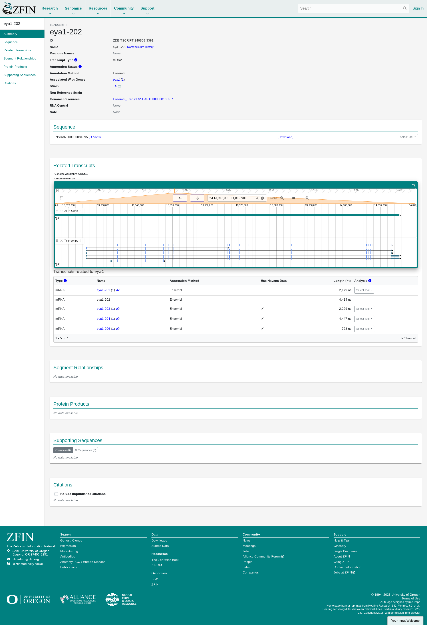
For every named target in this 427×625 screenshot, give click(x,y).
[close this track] (61, 211)
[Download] (285, 137)
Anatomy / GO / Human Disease (82, 561)
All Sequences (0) (85, 450)
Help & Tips (342, 540)
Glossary (340, 546)
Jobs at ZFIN (343, 572)
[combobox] (353, 8)
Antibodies (67, 556)
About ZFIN (342, 556)
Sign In (418, 8)
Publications (68, 567)
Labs (246, 567)
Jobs (246, 551)
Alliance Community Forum (262, 556)
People (247, 561)
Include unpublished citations (83, 494)
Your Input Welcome (405, 620)
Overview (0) (63, 450)
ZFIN (155, 584)
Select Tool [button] (407, 137)
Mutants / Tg (69, 551)
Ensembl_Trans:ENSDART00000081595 (141, 99)
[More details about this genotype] (119, 86)
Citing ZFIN (342, 561)
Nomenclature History (140, 47)
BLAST (156, 579)
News (246, 540)
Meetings (249, 546)
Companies (251, 572)
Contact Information (347, 567)
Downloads (159, 540)
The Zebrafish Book (165, 560)
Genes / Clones (71, 540)
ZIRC (155, 565)
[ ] (96, 137)
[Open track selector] (62, 198)
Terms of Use (411, 598)
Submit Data (160, 546)
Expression (68, 546)
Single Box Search (346, 551)
